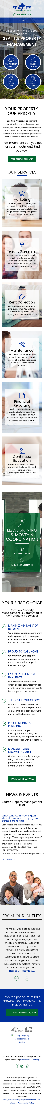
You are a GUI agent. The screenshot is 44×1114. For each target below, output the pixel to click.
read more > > (8, 859)
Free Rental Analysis (22, 159)
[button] (17, 964)
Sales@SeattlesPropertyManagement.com (22, 1085)
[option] (22, 943)
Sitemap (35, 1045)
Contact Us (25, 1045)
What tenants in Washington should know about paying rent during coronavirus (20, 818)
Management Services (22, 778)
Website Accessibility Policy (22, 1089)
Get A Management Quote (22, 998)
